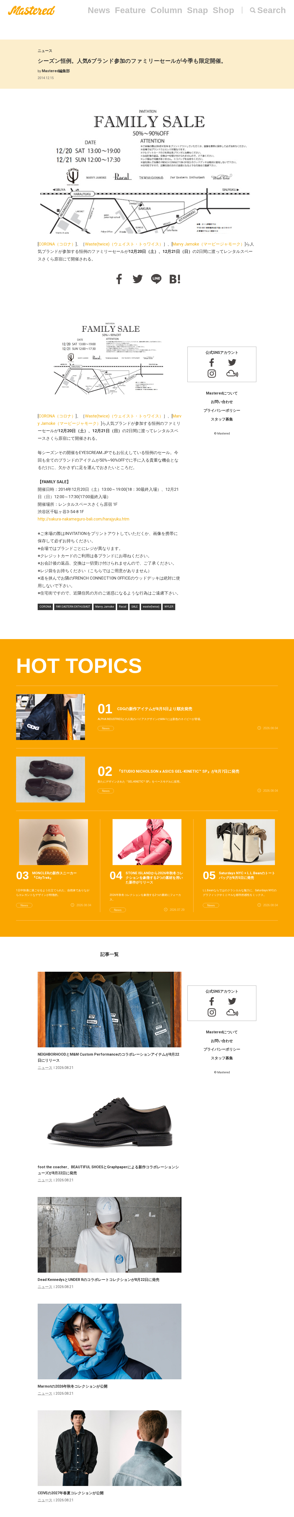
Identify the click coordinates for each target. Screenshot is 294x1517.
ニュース (45, 51)
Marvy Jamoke (208, 244)
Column (166, 10)
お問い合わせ (222, 402)
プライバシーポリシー (222, 410)
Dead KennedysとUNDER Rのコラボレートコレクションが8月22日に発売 (98, 1279)
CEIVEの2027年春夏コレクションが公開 (71, 1493)
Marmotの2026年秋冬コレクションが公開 (72, 1386)
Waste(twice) (124, 244)
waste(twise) (151, 606)
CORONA (57, 244)
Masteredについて (222, 393)
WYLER (168, 606)
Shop (223, 10)
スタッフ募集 (222, 419)
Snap (197, 10)
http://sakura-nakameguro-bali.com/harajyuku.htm (83, 519)
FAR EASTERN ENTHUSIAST (73, 606)
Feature (130, 10)
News (99, 10)
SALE (134, 606)
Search (271, 10)
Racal (122, 606)
